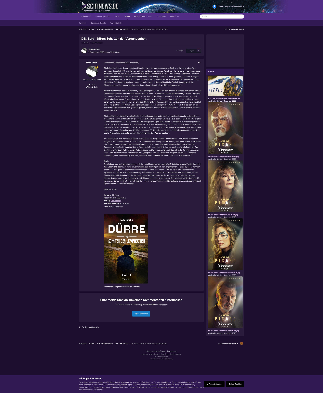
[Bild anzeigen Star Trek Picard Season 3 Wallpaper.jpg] (225, 86)
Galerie (117, 16)
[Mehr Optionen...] (199, 62)
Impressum (171, 351)
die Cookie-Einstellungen (122, 385)
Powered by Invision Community (161, 359)
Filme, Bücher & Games (143, 16)
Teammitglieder (116, 23)
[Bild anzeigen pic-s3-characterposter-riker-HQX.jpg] (225, 302)
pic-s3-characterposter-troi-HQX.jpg (223, 215)
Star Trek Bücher (113, 52)
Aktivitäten (174, 16)
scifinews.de (86, 16)
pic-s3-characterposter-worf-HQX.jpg (223, 156)
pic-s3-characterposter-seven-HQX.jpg (224, 273)
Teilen (180, 51)
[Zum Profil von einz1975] (84, 51)
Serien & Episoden (103, 16)
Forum (127, 16)
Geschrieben (116, 63)
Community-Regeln (98, 23)
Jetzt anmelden (141, 314)
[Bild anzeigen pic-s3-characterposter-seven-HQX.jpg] (225, 244)
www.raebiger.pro (161, 356)
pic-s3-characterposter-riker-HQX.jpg (223, 331)
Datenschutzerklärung (156, 351)
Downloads (161, 16)
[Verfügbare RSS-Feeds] (241, 343)
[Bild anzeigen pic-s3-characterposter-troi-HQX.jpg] (225, 186)
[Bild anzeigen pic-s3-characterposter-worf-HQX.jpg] (225, 128)
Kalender (82, 23)
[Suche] (241, 16)
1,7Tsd (93, 84)
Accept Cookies (215, 384)
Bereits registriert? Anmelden (231, 6)
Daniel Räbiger (216, 101)
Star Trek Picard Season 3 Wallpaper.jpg (224, 98)
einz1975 (96, 49)
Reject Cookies (235, 384)
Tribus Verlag (116, 201)
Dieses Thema (230, 16)
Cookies (165, 382)
